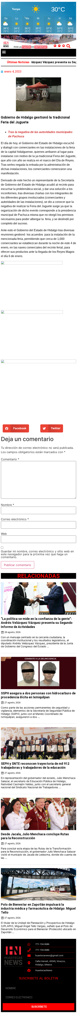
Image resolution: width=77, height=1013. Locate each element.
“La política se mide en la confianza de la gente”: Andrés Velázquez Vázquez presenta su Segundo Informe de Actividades (37, 622)
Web (4, 533)
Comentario (10, 459)
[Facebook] (55, 46)
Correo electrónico (15, 519)
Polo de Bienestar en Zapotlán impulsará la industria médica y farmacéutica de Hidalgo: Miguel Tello (38, 908)
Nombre (7, 504)
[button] (4, 52)
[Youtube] (63, 46)
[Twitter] (59, 46)
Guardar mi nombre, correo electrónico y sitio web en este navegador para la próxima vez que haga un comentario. (37, 554)
